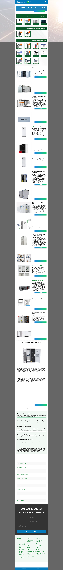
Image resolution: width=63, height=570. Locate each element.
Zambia (37, 547)
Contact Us (38, 538)
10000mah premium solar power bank (23, 474)
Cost (27, 543)
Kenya (28, 549)
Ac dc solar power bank (21, 485)
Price (37, 543)
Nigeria (37, 549)
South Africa (38, 545)
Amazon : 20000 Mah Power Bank (37, 280)
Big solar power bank (21, 500)
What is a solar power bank (22, 467)
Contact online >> (40, 11)
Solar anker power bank (21, 496)
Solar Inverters (21, 549)
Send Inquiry (23, 568)
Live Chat (39, 568)
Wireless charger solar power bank (23, 493)
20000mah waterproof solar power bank (24, 459)
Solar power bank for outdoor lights (23, 478)
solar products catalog (40, 551)
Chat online (40, 77)
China (28, 545)
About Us (28, 538)
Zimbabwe (28, 547)
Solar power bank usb (21, 489)
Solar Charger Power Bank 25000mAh (38, 265)
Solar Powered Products (31, 551)
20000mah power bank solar (36, 126)
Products (19, 538)
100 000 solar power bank (21, 463)
